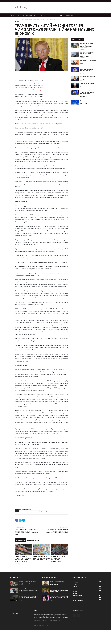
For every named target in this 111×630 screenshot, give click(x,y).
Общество (52, 15)
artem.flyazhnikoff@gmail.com (41, 625)
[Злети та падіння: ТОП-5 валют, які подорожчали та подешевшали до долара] (41, 549)
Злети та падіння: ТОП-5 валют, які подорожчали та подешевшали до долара (41, 558)
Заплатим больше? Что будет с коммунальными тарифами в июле (88, 62)
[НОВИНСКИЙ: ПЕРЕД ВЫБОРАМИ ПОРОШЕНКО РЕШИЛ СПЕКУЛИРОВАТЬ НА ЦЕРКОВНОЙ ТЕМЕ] (45, 590)
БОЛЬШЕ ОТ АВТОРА (33, 540)
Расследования (26, 15)
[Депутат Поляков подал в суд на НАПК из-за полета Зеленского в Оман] (75, 102)
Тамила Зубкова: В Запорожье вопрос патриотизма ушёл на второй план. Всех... (59, 597)
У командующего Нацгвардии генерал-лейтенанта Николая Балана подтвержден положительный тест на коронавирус (87, 93)
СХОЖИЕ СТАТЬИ (21, 540)
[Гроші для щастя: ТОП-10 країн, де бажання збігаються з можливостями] (59, 549)
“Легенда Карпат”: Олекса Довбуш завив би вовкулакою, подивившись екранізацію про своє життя (27, 532)
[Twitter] (78, 615)
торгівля (42, 511)
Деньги (43, 15)
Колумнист (69, 15)
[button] (99, 15)
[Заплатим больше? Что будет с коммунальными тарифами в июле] (75, 62)
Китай (26, 511)
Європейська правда (26, 509)
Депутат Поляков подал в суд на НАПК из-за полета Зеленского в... (87, 102)
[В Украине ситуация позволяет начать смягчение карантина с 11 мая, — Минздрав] (75, 78)
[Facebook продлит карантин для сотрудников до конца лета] (75, 85)
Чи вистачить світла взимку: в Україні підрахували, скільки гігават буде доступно (28, 597)
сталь (34, 511)
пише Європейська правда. (33, 90)
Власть (36, 15)
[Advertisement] (63, 7)
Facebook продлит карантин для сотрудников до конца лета (87, 85)
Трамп (47, 511)
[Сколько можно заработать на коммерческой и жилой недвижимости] (45, 583)
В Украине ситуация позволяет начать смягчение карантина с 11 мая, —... (88, 78)
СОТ (30, 511)
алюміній (22, 511)
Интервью (15, 15)
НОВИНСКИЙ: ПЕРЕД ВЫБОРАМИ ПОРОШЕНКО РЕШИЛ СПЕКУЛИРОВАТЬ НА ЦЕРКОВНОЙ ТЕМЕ (59, 590)
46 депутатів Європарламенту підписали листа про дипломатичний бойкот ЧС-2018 (57, 531)
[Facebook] (74, 615)
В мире (60, 15)
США (38, 511)
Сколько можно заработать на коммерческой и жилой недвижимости (57, 583)
